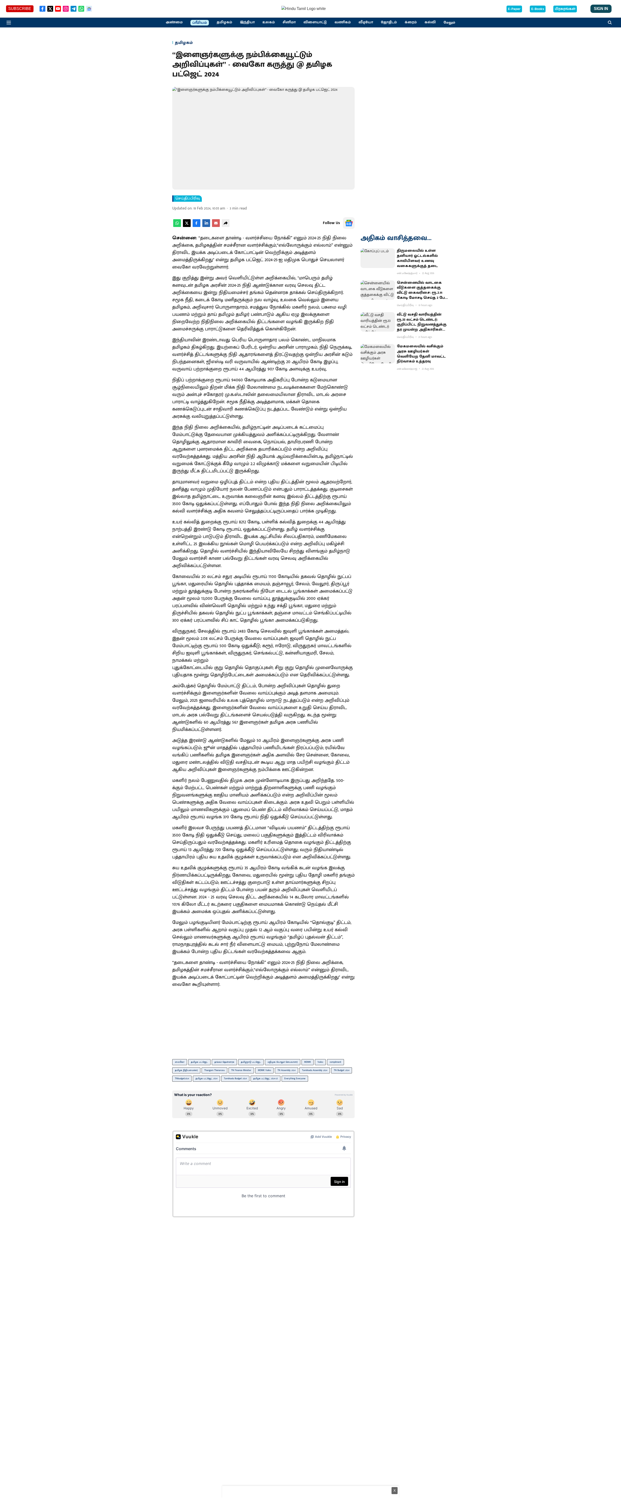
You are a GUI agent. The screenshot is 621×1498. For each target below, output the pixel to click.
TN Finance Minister (241, 1070)
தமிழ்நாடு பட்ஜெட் (251, 1062)
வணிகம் (343, 22)
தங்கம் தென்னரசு (224, 1062)
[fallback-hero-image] (377, 258)
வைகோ (179, 1062)
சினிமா (289, 22)
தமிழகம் (224, 22)
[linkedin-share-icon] (206, 226)
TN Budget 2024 (341, 1070)
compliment (335, 1062)
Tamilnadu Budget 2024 (235, 1078)
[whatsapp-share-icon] (177, 226)
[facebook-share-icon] (196, 226)
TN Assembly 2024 (286, 1070)
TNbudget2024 (182, 1078)
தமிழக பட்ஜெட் (199, 1062)
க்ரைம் (411, 22)
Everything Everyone (294, 1078)
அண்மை (174, 22)
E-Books (537, 9)
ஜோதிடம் (389, 22)
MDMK (307, 1062)
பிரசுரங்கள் (565, 9)
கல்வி (430, 22)
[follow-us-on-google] (349, 223)
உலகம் (268, 22)
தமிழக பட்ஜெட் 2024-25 (265, 1078)
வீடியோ (366, 22)
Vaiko (320, 1062)
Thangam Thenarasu (214, 1070)
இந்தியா (247, 22)
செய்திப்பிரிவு (187, 198)
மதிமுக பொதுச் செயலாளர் (283, 1062)
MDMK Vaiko (264, 1070)
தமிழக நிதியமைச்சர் (186, 1070)
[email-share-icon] (216, 226)
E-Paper (514, 9)
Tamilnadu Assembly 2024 (314, 1070)
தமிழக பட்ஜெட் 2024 (206, 1078)
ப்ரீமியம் (199, 22)
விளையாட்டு (315, 22)
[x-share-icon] (187, 226)
